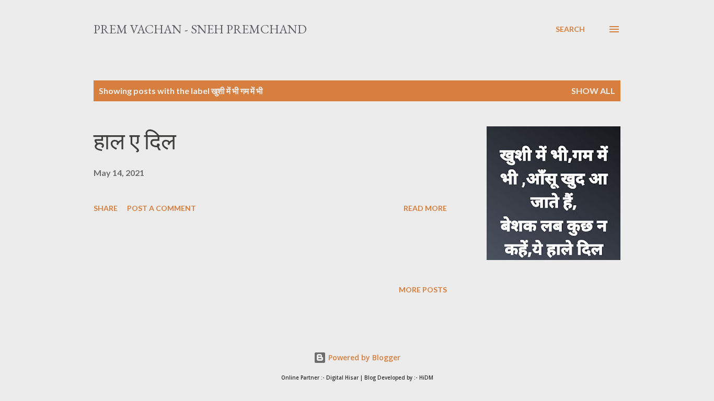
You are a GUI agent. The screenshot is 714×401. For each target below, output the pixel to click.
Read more (425, 208)
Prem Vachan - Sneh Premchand (200, 29)
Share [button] (106, 208)
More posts (423, 289)
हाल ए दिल (135, 141)
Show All (593, 91)
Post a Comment (161, 208)
